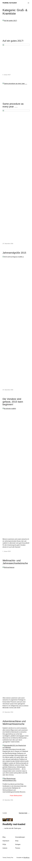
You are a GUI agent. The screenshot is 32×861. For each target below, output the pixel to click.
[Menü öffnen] (28, 3)
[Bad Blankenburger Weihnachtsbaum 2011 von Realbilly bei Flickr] (16, 780)
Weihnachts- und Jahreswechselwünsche (15, 562)
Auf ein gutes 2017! (13, 40)
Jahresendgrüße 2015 (14, 252)
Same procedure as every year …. (13, 105)
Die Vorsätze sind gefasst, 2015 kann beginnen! (13, 402)
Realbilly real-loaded (10, 3)
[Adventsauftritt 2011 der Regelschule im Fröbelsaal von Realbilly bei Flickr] (16, 747)
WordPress (26, 857)
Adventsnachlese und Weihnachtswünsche (14, 722)
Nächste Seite (24, 813)
